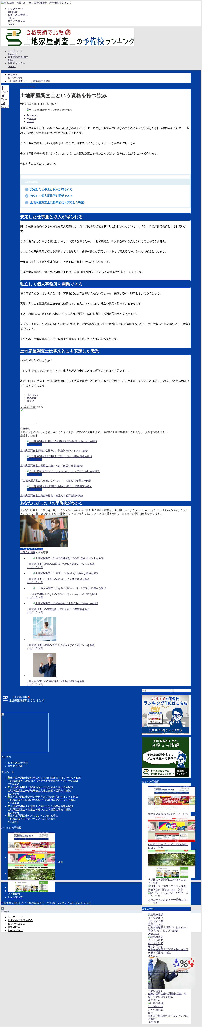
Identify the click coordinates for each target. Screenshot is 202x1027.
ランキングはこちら (31, 549)
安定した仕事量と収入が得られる (49, 189)
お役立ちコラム (16, 890)
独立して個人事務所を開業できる (49, 195)
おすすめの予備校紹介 (20, 887)
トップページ (15, 884)
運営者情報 (14, 894)
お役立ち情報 (27, 87)
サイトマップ (15, 897)
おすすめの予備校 (18, 762)
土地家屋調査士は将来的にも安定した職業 (55, 202)
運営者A (25, 429)
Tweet (4, 99)
